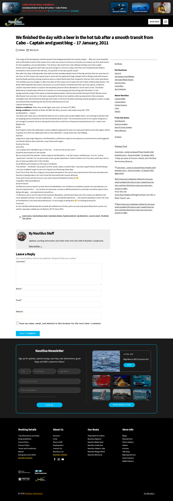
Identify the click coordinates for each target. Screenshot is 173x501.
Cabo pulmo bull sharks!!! (38, 4)
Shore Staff (57, 442)
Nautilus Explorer (69, 216)
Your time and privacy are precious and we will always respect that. (37, 397)
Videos (125, 445)
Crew (117, 108)
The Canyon (26, 218)
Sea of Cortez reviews (123, 127)
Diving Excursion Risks (27, 455)
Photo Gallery (128, 442)
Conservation (120, 102)
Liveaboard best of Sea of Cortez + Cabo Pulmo (44, 7)
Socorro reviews (121, 124)
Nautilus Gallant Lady (96, 448)
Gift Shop (126, 451)
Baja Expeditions (129, 455)
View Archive (35, 246)
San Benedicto (82, 216)
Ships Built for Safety (96, 435)
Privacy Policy (24, 445)
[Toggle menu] (165, 21)
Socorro (118, 73)
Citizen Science (121, 105)
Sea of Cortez (120, 83)
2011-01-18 (33, 50)
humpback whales (55, 216)
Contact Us (57, 448)
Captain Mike (120, 98)
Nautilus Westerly (95, 455)
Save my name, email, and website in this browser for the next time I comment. (60, 323)
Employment (58, 445)
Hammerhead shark (40, 216)
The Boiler (105, 216)
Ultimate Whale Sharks (124, 79)
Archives (118, 137)
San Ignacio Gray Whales (124, 76)
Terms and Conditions (27, 448)
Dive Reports (120, 121)
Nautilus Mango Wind (96, 451)
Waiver (21, 451)
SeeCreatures (128, 458)
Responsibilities (24, 439)
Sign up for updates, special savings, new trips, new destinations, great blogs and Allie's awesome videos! (50, 360)
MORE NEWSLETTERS (122, 405)
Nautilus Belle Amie (95, 442)
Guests (117, 111)
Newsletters (127, 439)
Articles (125, 448)
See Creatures (120, 89)
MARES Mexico (128, 461)
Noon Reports (120, 130)
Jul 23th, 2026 (128, 354)
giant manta (27, 216)
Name (19, 288)
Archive (22, 50)
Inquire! (75, 11)
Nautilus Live (58, 451)
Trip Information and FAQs (28, 435)
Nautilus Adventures (34, 493)
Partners (56, 435)
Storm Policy (23, 442)
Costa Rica (119, 86)
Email (19, 300)
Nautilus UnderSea (95, 445)
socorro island (94, 216)
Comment (21, 261)
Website (19, 311)
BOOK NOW (154, 21)
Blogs (124, 435)
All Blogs (118, 64)
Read (129, 365)
